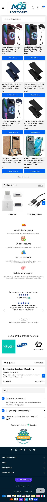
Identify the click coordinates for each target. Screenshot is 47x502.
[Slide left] (3, 203)
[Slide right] (43, 203)
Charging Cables (35, 214)
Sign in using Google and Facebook (18, 369)
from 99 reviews (22, 298)
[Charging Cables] (34, 201)
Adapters (12, 214)
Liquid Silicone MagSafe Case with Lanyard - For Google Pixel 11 (11, 123)
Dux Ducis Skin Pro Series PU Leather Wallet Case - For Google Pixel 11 (34, 123)
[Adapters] (12, 201)
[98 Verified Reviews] (23, 445)
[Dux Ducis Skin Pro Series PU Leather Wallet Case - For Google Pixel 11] (34, 109)
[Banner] (9, 346)
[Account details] (38, 7)
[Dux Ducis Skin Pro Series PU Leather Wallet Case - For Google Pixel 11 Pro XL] (34, 71)
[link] (40, 185)
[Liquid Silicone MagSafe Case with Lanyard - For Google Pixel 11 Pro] (12, 34)
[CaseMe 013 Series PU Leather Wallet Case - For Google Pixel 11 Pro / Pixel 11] (12, 146)
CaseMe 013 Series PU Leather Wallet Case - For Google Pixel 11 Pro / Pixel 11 (11, 161)
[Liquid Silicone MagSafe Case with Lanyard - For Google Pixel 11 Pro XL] (34, 34)
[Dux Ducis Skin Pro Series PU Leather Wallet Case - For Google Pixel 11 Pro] (12, 71)
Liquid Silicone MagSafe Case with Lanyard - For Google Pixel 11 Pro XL (33, 49)
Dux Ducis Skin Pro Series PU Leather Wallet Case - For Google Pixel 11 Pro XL (34, 86)
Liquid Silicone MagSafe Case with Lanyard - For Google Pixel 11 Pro (11, 49)
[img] (23, 295)
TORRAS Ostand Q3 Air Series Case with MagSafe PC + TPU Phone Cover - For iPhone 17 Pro (34, 161)
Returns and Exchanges (13, 405)
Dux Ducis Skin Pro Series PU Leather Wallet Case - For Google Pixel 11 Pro (11, 86)
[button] (3, 7)
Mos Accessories (26, 492)
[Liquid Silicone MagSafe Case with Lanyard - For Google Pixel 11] (12, 109)
